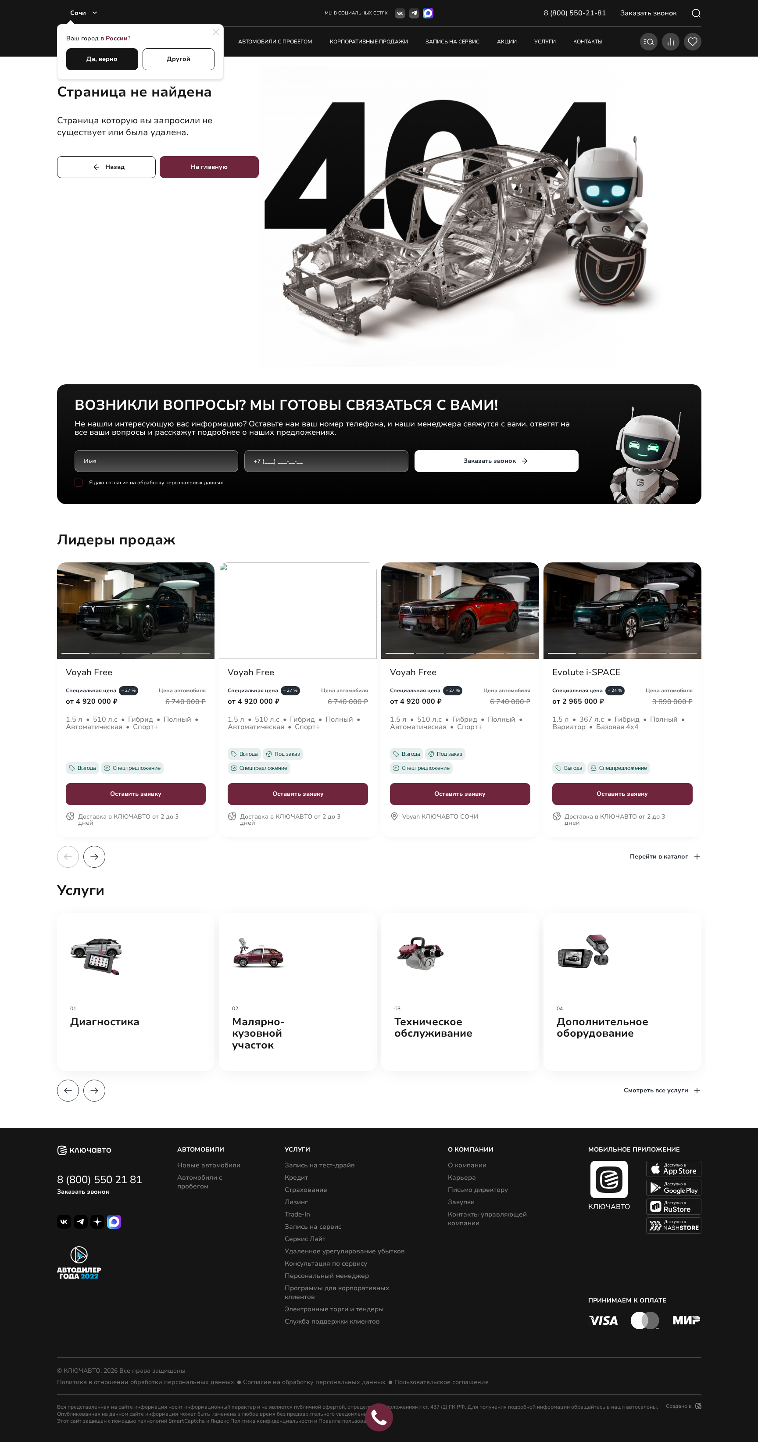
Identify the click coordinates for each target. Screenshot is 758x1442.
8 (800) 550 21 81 (99, 1180)
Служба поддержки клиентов (332, 1321)
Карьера (462, 1177)
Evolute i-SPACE (586, 672)
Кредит (296, 1177)
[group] (136, 992)
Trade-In (297, 1214)
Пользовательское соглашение (441, 1382)
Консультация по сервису (326, 1263)
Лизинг (296, 1202)
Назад (115, 167)
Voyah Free (89, 672)
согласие (117, 482)
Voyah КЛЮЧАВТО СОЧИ (440, 817)
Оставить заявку (135, 794)
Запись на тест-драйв (320, 1165)
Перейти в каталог (659, 856)
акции (507, 41)
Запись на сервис (313, 1226)
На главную (209, 167)
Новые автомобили (208, 1165)
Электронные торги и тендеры (334, 1309)
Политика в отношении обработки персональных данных (145, 1382)
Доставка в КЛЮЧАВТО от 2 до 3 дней (128, 820)
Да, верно (102, 59)
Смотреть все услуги (656, 1090)
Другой (178, 59)
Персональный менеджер (327, 1275)
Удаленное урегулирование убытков (345, 1251)
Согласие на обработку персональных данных (314, 1382)
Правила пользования (346, 1420)
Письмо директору (478, 1189)
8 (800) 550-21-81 (575, 13)
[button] (94, 857)
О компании (467, 1165)
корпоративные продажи (369, 41)
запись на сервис (452, 41)
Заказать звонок (490, 461)
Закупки (461, 1202)
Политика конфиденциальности (271, 1420)
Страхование (306, 1189)
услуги (545, 41)
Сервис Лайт (305, 1238)
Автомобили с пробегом (275, 41)
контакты (588, 41)
